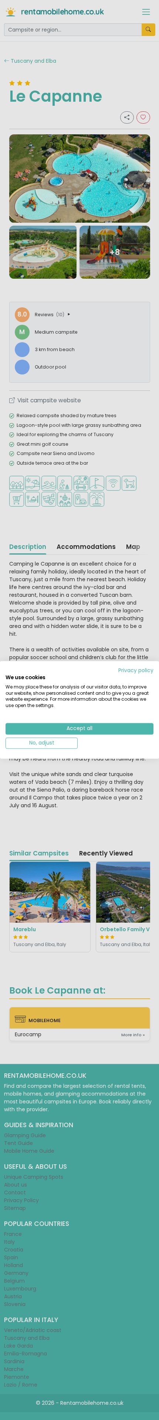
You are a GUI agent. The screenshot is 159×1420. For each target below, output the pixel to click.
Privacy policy (135, 670)
